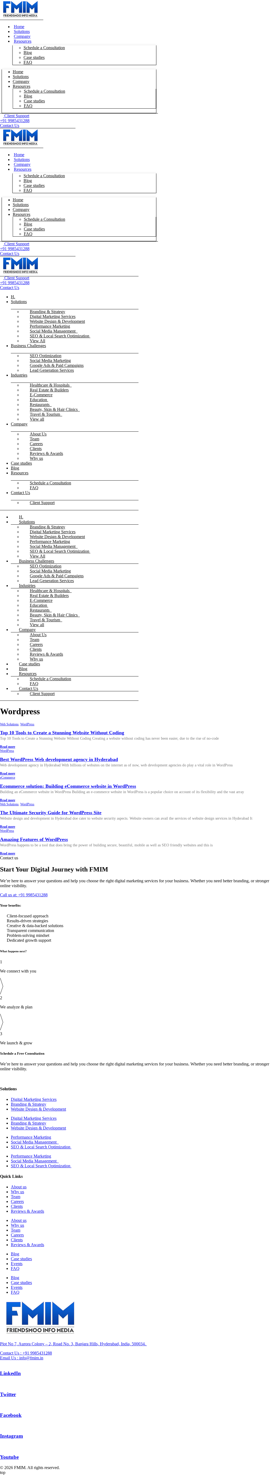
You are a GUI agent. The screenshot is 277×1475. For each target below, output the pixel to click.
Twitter (8, 1394)
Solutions (19, 301)
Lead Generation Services (52, 370)
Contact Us (20, 492)
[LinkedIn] (1, 1362)
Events (16, 1263)
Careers (17, 1201)
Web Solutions (9, 724)
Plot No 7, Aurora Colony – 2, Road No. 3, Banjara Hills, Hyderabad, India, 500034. (73, 1344)
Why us (36, 458)
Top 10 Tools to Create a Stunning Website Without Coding (62, 732)
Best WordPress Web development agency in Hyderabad (59, 759)
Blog (15, 468)
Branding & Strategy (28, 1104)
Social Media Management (35, 1142)
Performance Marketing (31, 1137)
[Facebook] (1, 1404)
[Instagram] (1, 1425)
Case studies (34, 57)
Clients (17, 1206)
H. (13, 296)
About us (19, 1187)
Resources (21, 86)
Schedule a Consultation (44, 47)
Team (15, 1196)
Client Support (42, 502)
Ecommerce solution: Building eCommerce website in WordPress (68, 786)
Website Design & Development (38, 1109)
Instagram (11, 1436)
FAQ (28, 62)
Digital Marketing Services (34, 1099)
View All (37, 340)
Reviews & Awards (27, 1211)
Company (19, 424)
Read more (7, 747)
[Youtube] (1, 1446)
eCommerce (7, 777)
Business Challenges (28, 345)
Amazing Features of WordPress (34, 839)
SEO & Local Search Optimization (60, 336)
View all (37, 419)
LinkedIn (10, 1373)
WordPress (27, 724)
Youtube (9, 1457)
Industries (19, 375)
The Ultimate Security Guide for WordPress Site (50, 812)
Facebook (11, 1415)
